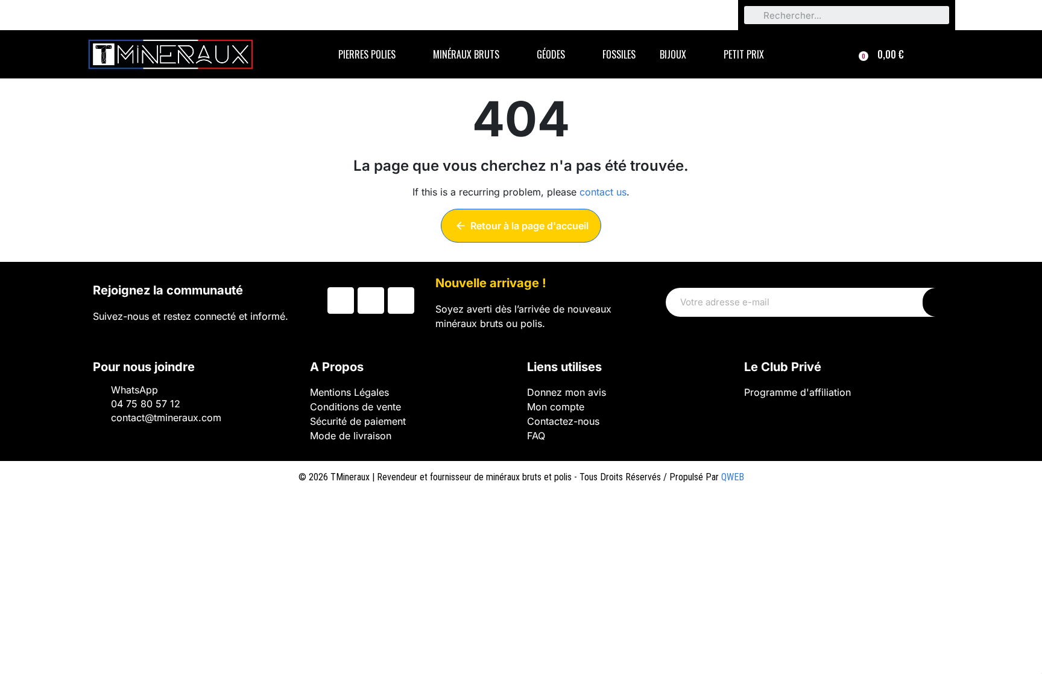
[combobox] (846, 15)
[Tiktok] (401, 300)
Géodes (551, 54)
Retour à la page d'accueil (522, 226)
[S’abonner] (936, 302)
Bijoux (673, 54)
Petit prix (744, 54)
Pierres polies (367, 54)
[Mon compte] (938, 54)
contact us (603, 192)
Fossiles (619, 54)
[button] (881, 54)
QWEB (732, 477)
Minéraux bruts (466, 54)
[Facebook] (340, 300)
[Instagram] (371, 300)
